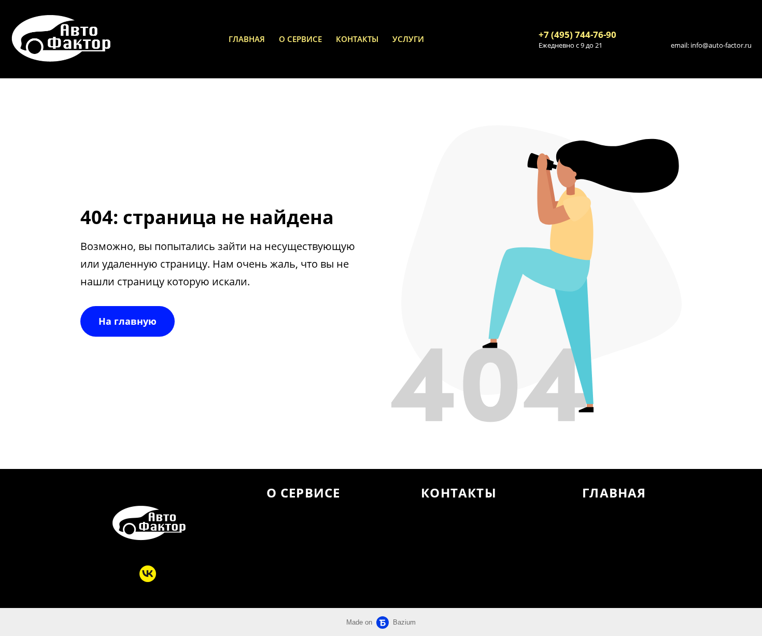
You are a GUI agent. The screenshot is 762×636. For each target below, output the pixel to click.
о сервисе (300, 39)
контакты (357, 39)
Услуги (408, 39)
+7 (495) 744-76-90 (577, 34)
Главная (247, 39)
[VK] (147, 573)
